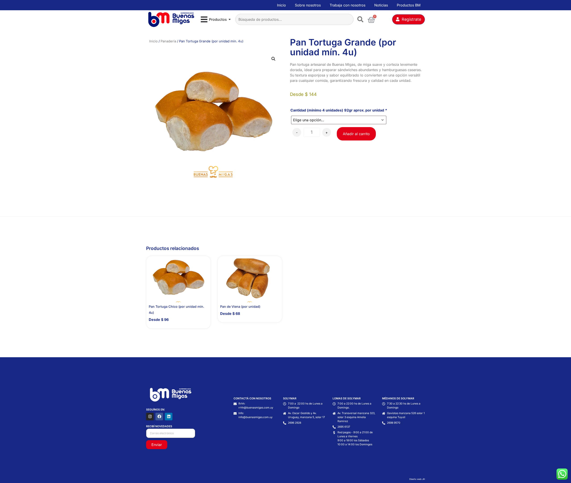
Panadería (168, 41)
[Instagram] (150, 416)
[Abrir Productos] (229, 19)
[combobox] (294, 19)
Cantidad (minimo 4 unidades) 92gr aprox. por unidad (338, 110)
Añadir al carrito (356, 134)
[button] (273, 59)
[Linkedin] (168, 416)
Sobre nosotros (308, 5)
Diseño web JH (417, 479)
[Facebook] (159, 416)
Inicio (281, 5)
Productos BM (408, 5)
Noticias (381, 5)
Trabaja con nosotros (347, 5)
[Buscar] (361, 19)
